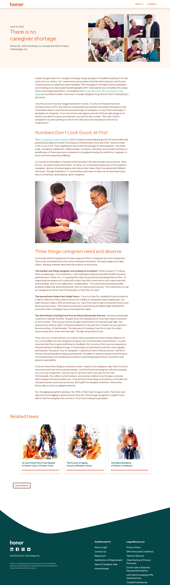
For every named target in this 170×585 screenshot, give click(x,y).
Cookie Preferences (136, 582)
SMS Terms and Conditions (140, 551)
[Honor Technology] (16, 4)
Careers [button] (151, 4)
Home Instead (102, 568)
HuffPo (98, 91)
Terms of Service (135, 555)
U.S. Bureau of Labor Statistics (54, 139)
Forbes (88, 91)
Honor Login (101, 547)
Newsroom (100, 555)
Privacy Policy (133, 547)
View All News (21, 485)
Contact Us (100, 551)
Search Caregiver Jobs (106, 564)
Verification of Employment (108, 560)
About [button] (138, 4)
